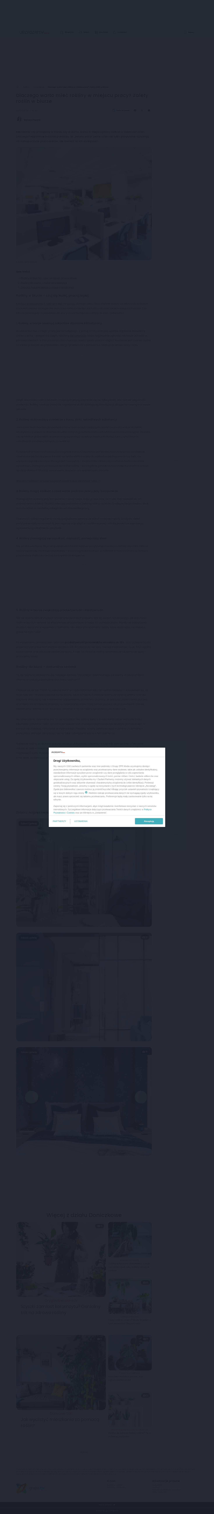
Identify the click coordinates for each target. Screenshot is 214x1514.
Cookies (71, 812)
